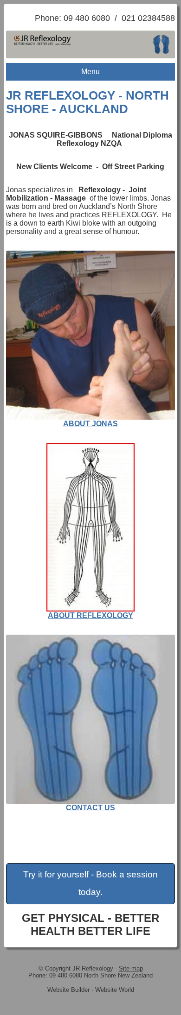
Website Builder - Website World (90, 989)
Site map (131, 968)
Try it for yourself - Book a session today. (90, 883)
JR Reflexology (92, 968)
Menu (90, 72)
